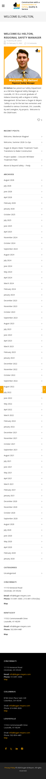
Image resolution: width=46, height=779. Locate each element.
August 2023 (9, 323)
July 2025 (7, 220)
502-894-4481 (16, 629)
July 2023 (7, 329)
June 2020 (8, 536)
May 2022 (8, 404)
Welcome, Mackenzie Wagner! (16, 136)
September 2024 (11, 249)
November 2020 (10, 507)
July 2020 (7, 530)
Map (6, 603)
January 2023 (9, 358)
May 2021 (8, 472)
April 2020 (8, 547)
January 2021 (9, 495)
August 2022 (9, 386)
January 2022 (9, 427)
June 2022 (8, 398)
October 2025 (9, 214)
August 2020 (9, 524)
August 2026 (9, 180)
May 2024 (8, 272)
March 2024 (9, 283)
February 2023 (10, 352)
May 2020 (8, 541)
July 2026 (7, 186)
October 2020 (9, 513)
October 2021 (9, 444)
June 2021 (8, 467)
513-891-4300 (16, 598)
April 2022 (8, 409)
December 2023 (10, 300)
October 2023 (9, 312)
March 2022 (9, 415)
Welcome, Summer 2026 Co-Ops (17, 142)
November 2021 (10, 438)
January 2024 (9, 295)
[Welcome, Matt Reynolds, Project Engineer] (1, 389)
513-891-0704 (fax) (32, 598)
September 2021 (11, 449)
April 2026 (8, 197)
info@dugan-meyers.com (20, 595)
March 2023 (9, 346)
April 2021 (8, 478)
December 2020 (10, 501)
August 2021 (9, 455)
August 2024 (9, 254)
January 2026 (9, 209)
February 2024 (10, 289)
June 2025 (8, 226)
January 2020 (9, 558)
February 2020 (10, 553)
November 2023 (10, 306)
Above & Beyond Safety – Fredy (17, 165)
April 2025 (8, 231)
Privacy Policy (10, 768)
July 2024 (7, 260)
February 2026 (10, 203)
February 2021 (10, 490)
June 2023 (8, 335)
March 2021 (9, 484)
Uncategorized (10, 573)
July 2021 (7, 461)
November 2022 (10, 369)
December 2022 (10, 363)
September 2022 (11, 381)
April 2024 (8, 277)
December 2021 (10, 432)
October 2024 (9, 243)
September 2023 (11, 318)
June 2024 (8, 266)
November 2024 (10, 237)
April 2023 (8, 340)
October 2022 (9, 375)
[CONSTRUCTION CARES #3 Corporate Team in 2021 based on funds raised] (44, 389)
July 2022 (7, 392)
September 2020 (11, 518)
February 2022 (10, 421)
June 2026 (8, 191)
